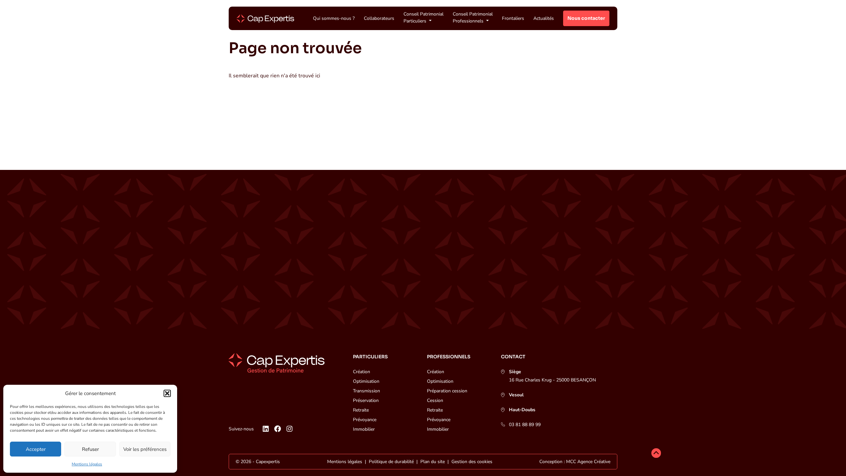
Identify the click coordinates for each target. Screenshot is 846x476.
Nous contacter (586, 18)
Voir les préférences (145, 449)
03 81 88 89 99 (525, 424)
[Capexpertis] (265, 18)
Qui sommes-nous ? (334, 18)
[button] (167, 393)
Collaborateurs (379, 18)
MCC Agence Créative (588, 461)
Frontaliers (513, 18)
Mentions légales (87, 464)
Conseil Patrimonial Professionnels (473, 17)
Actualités (543, 18)
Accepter (36, 449)
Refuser (90, 449)
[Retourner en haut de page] (656, 454)
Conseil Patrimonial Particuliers (423, 17)
